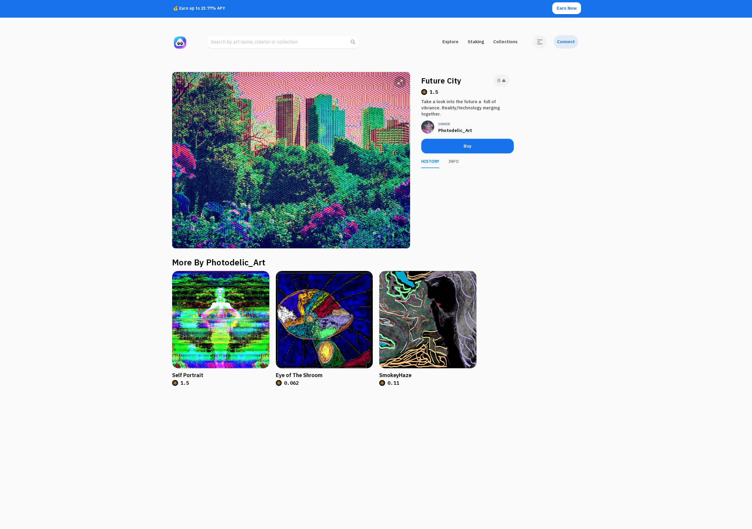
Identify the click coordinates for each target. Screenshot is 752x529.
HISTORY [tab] (430, 161)
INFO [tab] (454, 161)
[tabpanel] (465, 177)
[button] (539, 41)
